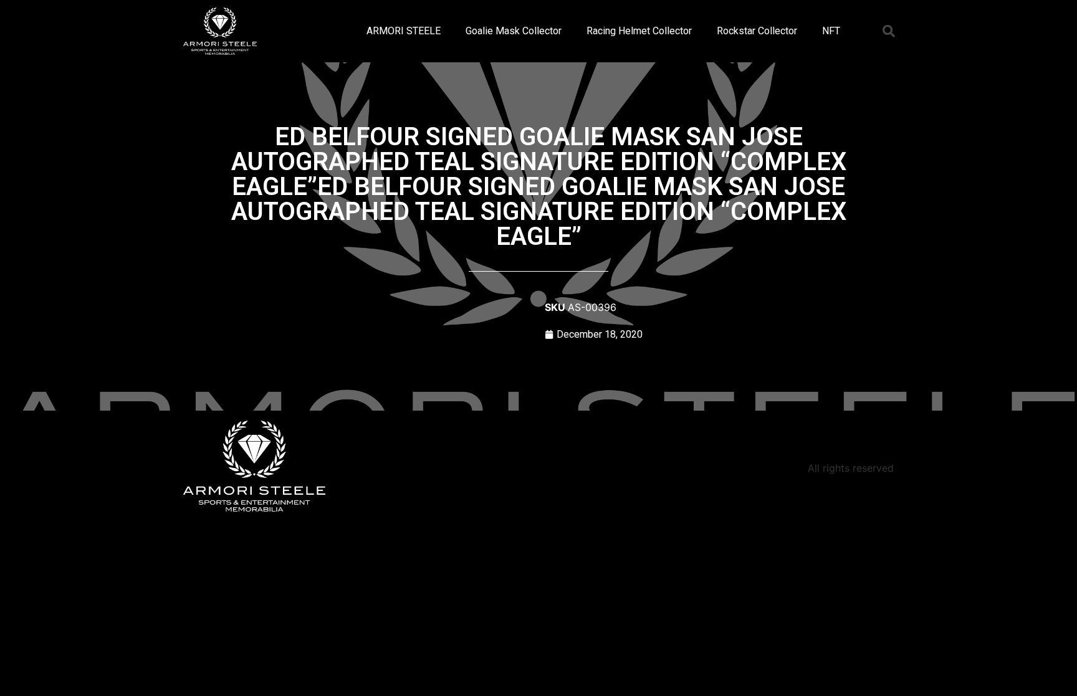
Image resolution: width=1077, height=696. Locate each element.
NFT (831, 31)
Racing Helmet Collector (639, 31)
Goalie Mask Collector (514, 31)
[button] (888, 31)
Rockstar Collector (757, 31)
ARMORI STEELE (403, 31)
